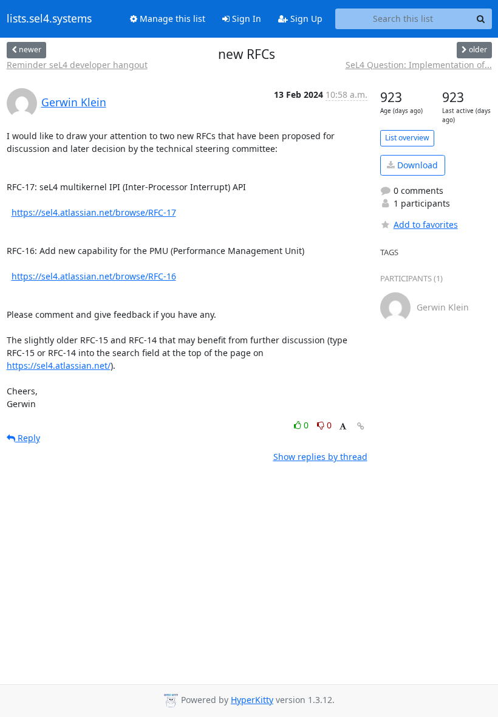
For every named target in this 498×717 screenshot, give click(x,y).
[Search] (481, 19)
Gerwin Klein (73, 102)
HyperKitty (252, 699)
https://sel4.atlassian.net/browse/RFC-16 (94, 276)
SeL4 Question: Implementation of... (419, 64)
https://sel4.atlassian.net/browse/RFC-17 (94, 212)
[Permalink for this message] (360, 426)
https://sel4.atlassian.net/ (59, 365)
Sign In (245, 18)
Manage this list (171, 18)
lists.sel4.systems (49, 19)
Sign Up (305, 18)
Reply (27, 438)
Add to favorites (426, 224)
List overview (407, 137)
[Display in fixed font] (343, 427)
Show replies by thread (320, 456)
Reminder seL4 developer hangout (77, 64)
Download (416, 165)
